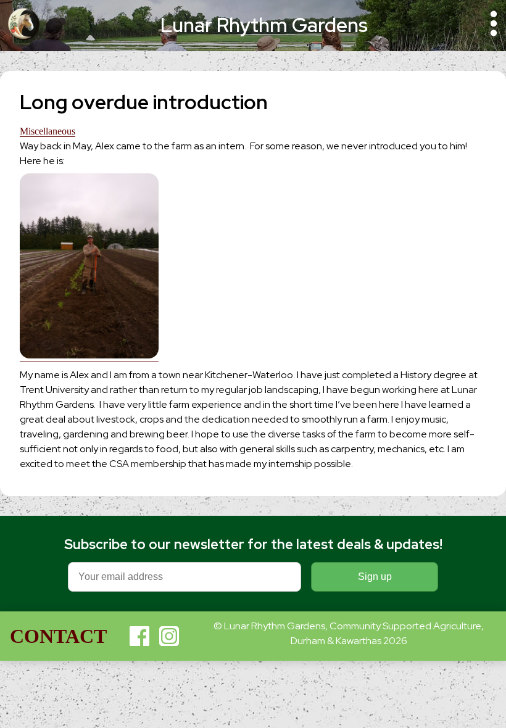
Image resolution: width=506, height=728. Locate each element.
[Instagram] (169, 636)
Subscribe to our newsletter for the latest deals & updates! (253, 544)
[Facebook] (139, 636)
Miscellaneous (47, 131)
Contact (58, 636)
